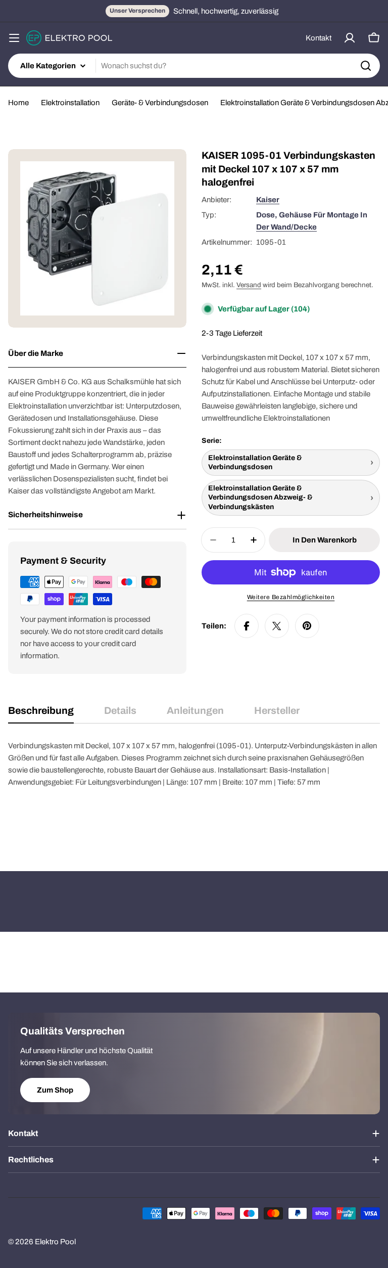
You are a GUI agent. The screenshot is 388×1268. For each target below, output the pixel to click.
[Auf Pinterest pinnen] (307, 626)
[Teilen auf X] (277, 626)
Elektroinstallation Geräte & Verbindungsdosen (255, 462)
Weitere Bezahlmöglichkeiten (291, 597)
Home (18, 103)
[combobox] (194, 66)
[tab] (41, 714)
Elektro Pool (55, 1242)
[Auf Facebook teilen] (246, 626)
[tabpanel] (194, 790)
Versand (248, 285)
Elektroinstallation (70, 103)
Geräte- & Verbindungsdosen (160, 103)
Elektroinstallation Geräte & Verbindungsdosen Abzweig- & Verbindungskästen (260, 497)
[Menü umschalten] (14, 38)
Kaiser (267, 200)
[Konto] (350, 38)
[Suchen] (366, 66)
